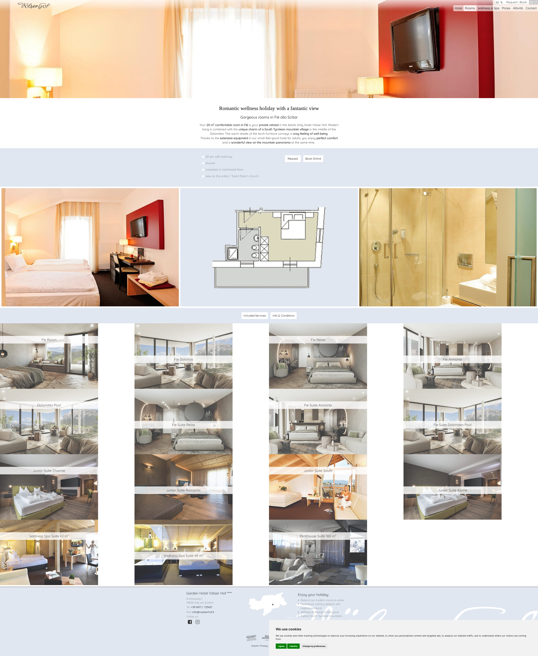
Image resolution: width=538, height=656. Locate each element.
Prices (506, 8)
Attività (518, 8)
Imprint (255, 645)
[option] (90, 247)
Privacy (264, 645)
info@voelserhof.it (203, 612)
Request (511, 2)
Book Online (313, 158)
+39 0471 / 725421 (201, 607)
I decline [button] (293, 646)
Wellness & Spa (488, 8)
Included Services (255, 315)
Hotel (458, 8)
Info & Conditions (283, 315)
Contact (531, 8)
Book (523, 2)
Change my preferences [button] (313, 646)
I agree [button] (281, 646)
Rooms (470, 8)
